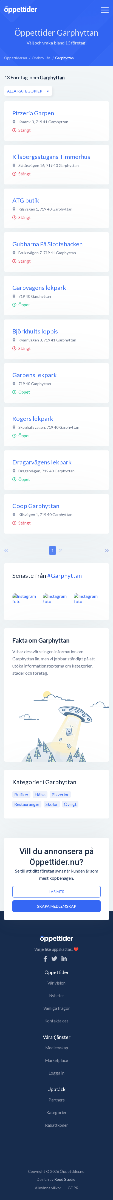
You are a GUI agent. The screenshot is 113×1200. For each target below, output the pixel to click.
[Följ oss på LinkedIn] (64, 958)
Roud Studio (64, 1179)
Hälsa (40, 794)
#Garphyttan (64, 575)
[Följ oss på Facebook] (45, 958)
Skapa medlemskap (56, 906)
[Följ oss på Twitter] (54, 958)
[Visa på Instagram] (25, 598)
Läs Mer (56, 891)
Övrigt (70, 804)
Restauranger (26, 804)
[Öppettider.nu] (20, 9)
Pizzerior (60, 794)
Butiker (21, 794)
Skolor (52, 804)
